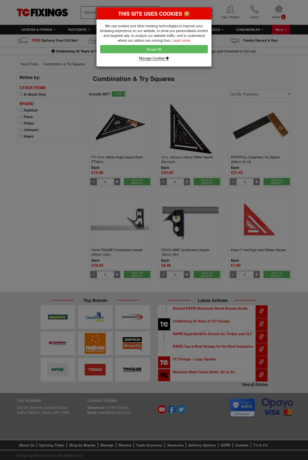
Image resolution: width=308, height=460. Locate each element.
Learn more (181, 40)
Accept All (154, 49)
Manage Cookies (152, 58)
